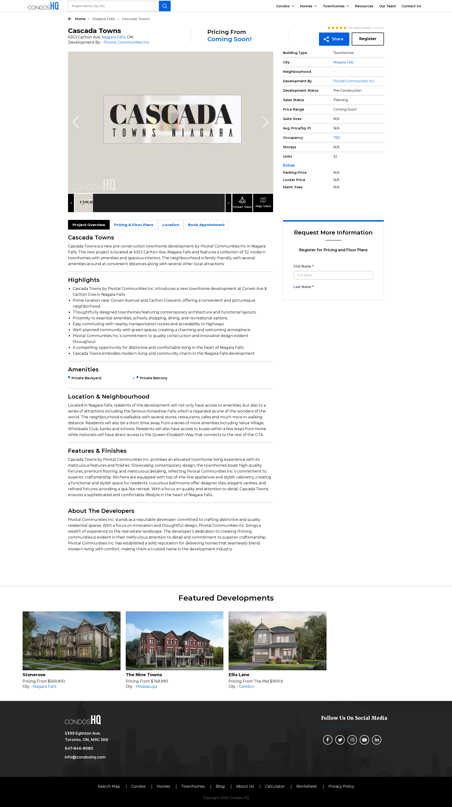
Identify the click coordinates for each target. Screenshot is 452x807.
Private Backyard (86, 378)
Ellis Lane (239, 674)
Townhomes (334, 6)
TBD (337, 138)
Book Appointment (206, 224)
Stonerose (34, 674)
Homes (306, 6)
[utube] (364, 740)
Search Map (109, 786)
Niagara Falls (104, 19)
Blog (220, 786)
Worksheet (306, 786)
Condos (283, 6)
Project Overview (89, 224)
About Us (245, 786)
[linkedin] (376, 740)
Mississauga (146, 686)
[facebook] (327, 740)
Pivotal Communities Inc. (127, 42)
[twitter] (340, 740)
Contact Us (411, 6)
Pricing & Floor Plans (133, 224)
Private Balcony (153, 378)
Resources (364, 6)
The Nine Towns (144, 674)
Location (170, 224)
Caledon (246, 686)
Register (367, 39)
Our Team (387, 6)
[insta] (352, 740)
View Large (266, 58)
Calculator (275, 786)
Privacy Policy (341, 786)
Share (337, 39)
